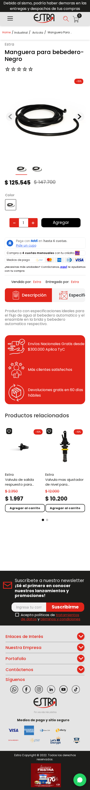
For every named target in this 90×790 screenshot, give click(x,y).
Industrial (21, 32)
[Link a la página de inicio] (7, 32)
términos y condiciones (60, 619)
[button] (10, 19)
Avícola (37, 32)
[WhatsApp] (79, 779)
